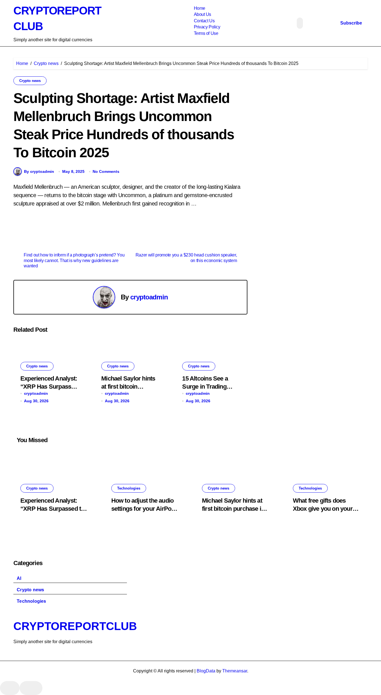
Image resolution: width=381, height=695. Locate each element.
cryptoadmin (149, 297)
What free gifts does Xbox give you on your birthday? (323, 508)
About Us (202, 14)
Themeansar (234, 671)
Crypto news (30, 81)
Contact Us (204, 20)
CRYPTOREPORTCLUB (75, 626)
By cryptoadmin (39, 171)
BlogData (206, 671)
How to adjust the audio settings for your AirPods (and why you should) (144, 508)
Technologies (128, 488)
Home (199, 8)
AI (19, 578)
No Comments (106, 171)
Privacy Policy (207, 27)
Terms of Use (206, 33)
